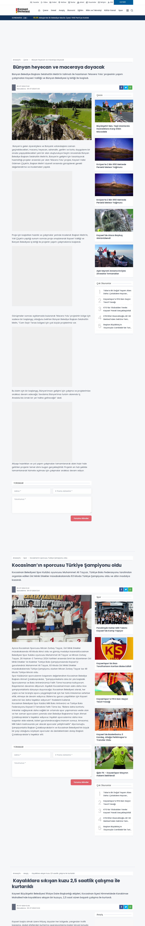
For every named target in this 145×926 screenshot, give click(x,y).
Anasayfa (17, 60)
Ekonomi (71, 10)
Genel (53, 10)
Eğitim (80, 10)
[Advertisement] (72, 41)
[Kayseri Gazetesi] (23, 10)
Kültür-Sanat (110, 10)
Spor (120, 10)
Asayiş (62, 10)
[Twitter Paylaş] (126, 87)
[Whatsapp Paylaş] (130, 87)
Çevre (45, 10)
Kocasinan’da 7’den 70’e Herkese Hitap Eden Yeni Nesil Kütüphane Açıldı (69, 17)
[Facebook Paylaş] (121, 87)
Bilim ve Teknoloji (93, 10)
